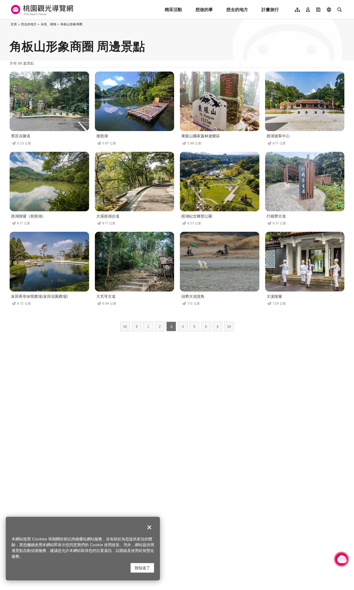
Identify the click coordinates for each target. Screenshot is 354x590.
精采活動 (173, 9)
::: (8, 24)
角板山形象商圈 (71, 24)
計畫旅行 (270, 9)
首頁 (14, 24)
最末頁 (229, 326)
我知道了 (142, 567)
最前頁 (125, 326)
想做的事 (204, 9)
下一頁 (217, 326)
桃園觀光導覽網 (41, 10)
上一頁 (136, 326)
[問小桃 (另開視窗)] (341, 559)
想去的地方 (237, 9)
